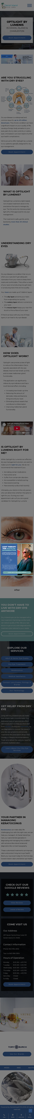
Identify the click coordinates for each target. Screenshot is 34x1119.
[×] (17, 559)
